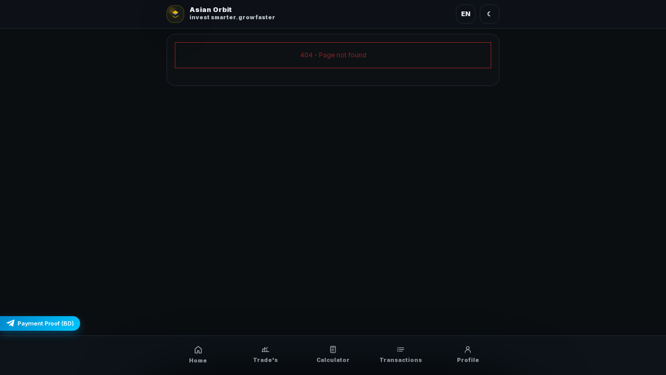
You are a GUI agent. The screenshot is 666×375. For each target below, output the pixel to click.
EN (465, 14)
